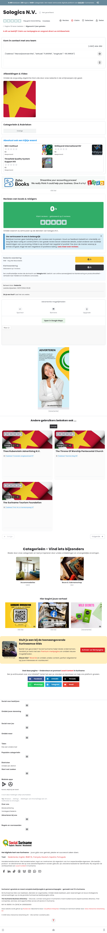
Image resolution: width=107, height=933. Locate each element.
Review (66, 20)
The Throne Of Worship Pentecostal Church (79, 451)
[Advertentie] (53, 411)
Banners (53, 312)
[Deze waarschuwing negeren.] (101, 236)
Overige (20, 131)
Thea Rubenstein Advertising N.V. (21, 451)
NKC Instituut (11, 146)
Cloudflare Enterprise (51, 909)
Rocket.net (26, 909)
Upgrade (87, 312)
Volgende (96, 536)
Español (52, 857)
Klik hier (53, 191)
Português (61, 857)
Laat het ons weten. (16, 294)
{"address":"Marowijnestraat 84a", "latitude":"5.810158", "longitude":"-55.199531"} (40, 54)
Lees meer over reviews (68, 246)
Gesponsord (9, 154)
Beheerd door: (12, 285)
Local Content (67, 670)
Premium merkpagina (50, 651)
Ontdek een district (9, 766)
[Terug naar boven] (53, 920)
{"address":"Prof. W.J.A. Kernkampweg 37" (20, 507)
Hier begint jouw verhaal (53, 598)
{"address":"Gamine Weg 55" (68, 456)
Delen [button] (101, 20)
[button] (3, 930)
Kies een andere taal (9, 747)
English (22, 857)
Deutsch (45, 857)
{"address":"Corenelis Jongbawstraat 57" (20, 456)
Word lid (33, 658)
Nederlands (13, 857)
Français (37, 857)
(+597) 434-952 (95, 46)
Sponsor (20, 312)
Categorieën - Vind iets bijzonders (53, 549)
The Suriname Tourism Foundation (22, 502)
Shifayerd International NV (68, 146)
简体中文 (29, 857)
